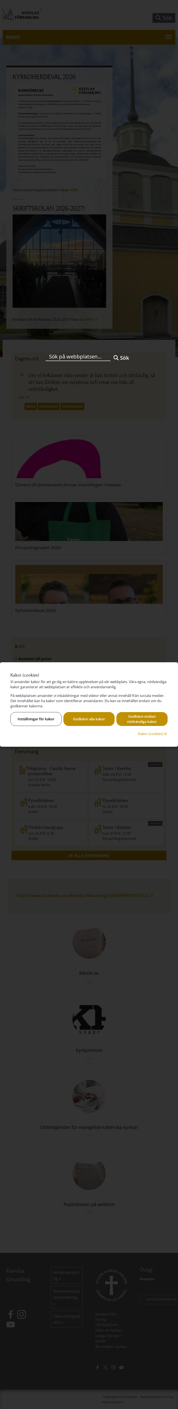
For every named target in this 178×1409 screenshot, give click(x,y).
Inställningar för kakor (36, 719)
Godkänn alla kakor (89, 719)
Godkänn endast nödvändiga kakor (142, 719)
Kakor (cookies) (153, 733)
